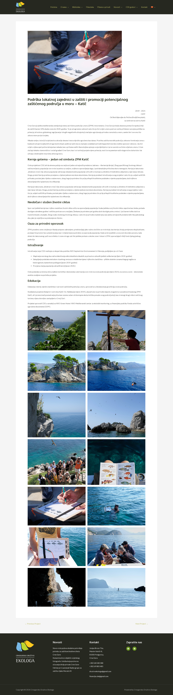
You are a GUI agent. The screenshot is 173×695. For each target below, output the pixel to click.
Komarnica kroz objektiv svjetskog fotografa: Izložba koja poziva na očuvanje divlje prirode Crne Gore (66, 661)
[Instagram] (135, 649)
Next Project (141, 624)
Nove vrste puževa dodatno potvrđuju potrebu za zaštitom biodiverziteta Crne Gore (67, 651)
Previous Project (32, 624)
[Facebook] (128, 649)
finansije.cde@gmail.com (98, 676)
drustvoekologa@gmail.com (100, 671)
